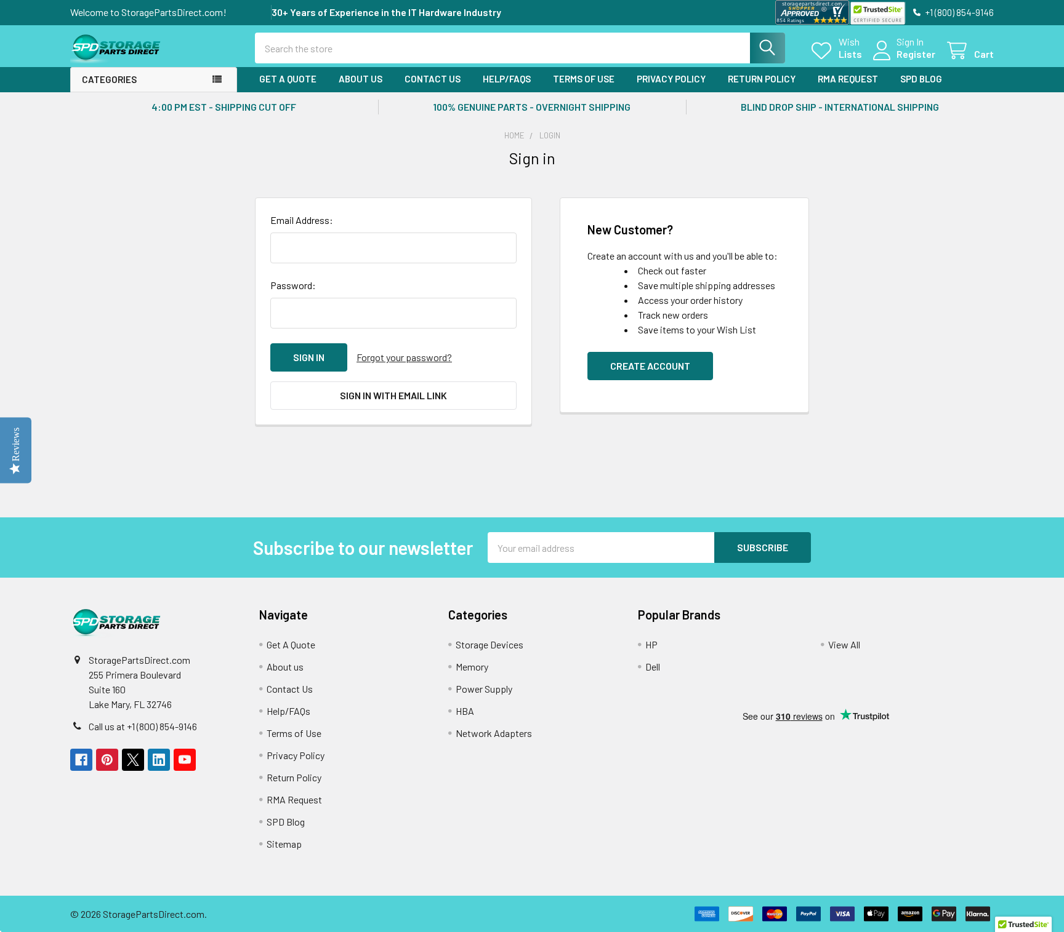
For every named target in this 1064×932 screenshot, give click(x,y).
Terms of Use (584, 78)
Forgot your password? (404, 357)
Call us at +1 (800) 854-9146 (143, 726)
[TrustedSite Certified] (877, 13)
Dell (652, 666)
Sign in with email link (393, 395)
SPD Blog (921, 78)
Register (916, 54)
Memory (472, 666)
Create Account (650, 366)
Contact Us (433, 78)
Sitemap (284, 844)
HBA (465, 711)
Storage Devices (489, 644)
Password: (293, 285)
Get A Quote (287, 78)
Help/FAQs (507, 78)
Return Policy (762, 78)
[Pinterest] (107, 760)
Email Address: (301, 220)
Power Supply (484, 689)
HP (651, 644)
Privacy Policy (671, 78)
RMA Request (848, 78)
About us (360, 78)
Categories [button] (109, 79)
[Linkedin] (159, 760)
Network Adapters (494, 733)
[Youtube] (185, 760)
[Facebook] (81, 760)
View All (844, 644)
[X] (133, 760)
